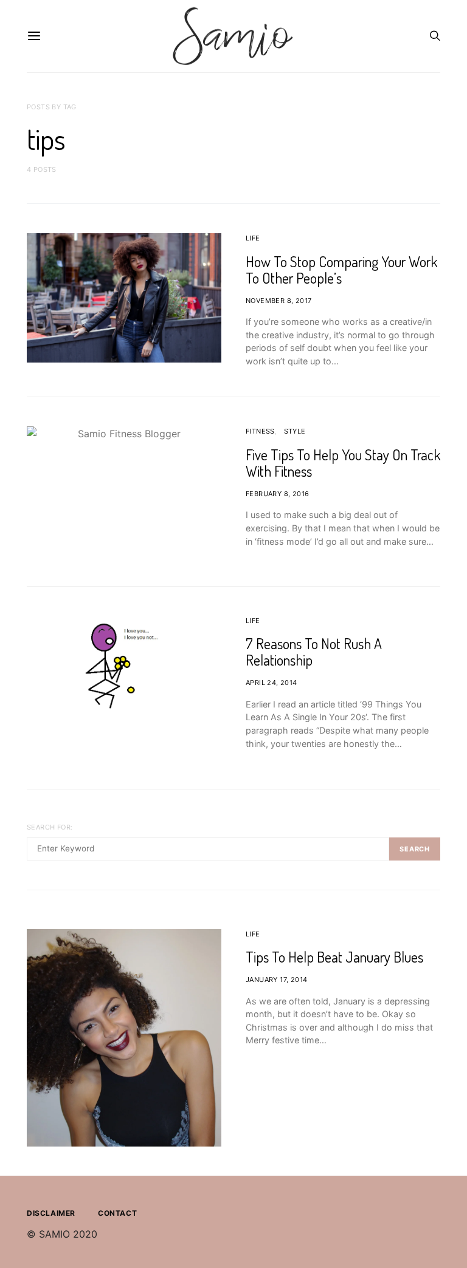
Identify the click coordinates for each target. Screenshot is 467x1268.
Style (295, 431)
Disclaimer (51, 1213)
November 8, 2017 (278, 300)
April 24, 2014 (271, 682)
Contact (117, 1213)
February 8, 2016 (277, 493)
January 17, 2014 (276, 979)
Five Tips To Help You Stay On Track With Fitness (343, 462)
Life (253, 238)
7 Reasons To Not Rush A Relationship (314, 651)
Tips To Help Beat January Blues (334, 956)
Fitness (260, 431)
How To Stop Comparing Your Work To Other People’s (341, 269)
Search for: (49, 827)
